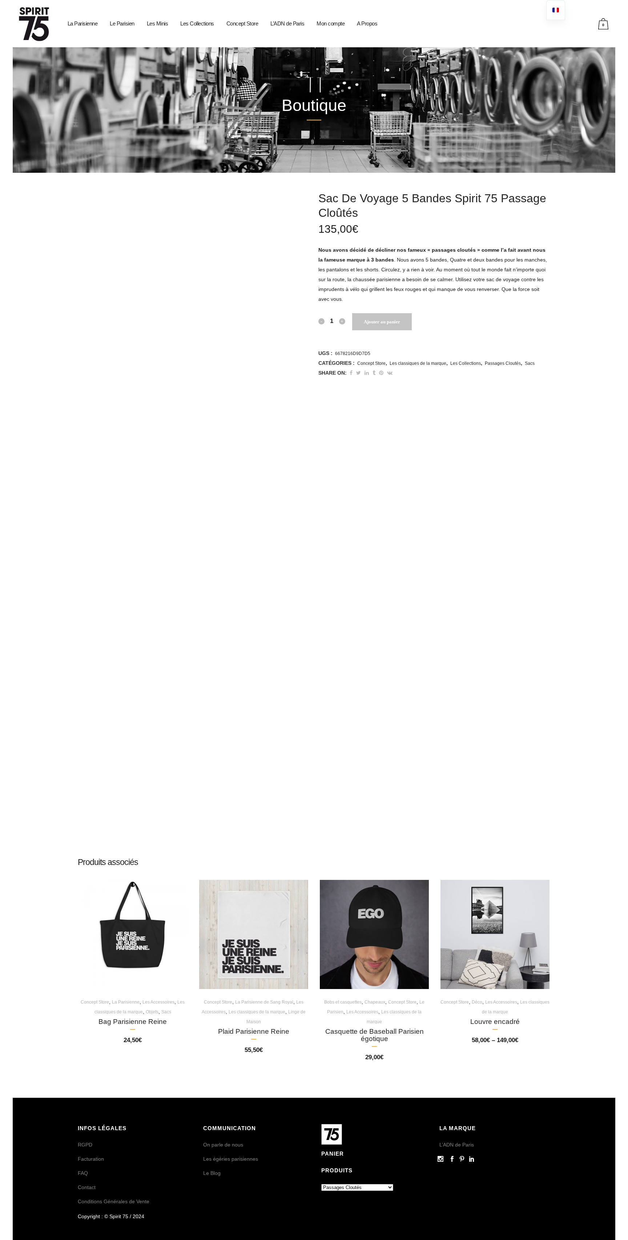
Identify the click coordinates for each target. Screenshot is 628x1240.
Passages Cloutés (503, 363)
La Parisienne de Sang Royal (264, 1002)
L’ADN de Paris (456, 1145)
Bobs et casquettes (343, 1002)
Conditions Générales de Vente (113, 1201)
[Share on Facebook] (351, 373)
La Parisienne (126, 1002)
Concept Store (371, 363)
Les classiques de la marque (418, 363)
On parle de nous (223, 1145)
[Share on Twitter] (358, 373)
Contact (87, 1187)
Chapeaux (375, 1002)
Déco (477, 1002)
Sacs (530, 363)
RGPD (85, 1145)
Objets (152, 1011)
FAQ (83, 1173)
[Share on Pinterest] (381, 373)
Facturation (91, 1159)
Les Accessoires (158, 1002)
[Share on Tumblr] (374, 373)
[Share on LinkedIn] (367, 373)
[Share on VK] (389, 373)
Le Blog (212, 1173)
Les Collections (465, 363)
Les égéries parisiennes (230, 1159)
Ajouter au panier (382, 321)
